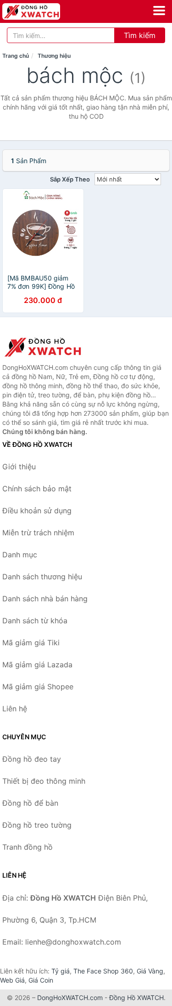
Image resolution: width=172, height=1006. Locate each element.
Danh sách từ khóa (34, 620)
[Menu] (159, 10)
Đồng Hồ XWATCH (136, 997)
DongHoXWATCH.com (70, 997)
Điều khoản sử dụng (37, 510)
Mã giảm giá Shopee (37, 686)
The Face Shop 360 (103, 971)
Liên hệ (14, 708)
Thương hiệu (54, 55)
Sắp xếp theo (70, 179)
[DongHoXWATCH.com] (42, 11)
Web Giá (12, 980)
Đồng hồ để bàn (30, 803)
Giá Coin (40, 980)
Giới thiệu (19, 466)
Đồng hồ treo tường (37, 825)
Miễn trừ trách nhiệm (38, 532)
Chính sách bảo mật (37, 488)
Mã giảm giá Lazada (37, 664)
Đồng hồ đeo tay (31, 759)
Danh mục (19, 554)
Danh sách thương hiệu (42, 576)
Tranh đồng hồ (27, 847)
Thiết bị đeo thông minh (43, 781)
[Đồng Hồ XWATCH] (48, 346)
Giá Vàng (150, 971)
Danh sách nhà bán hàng (45, 598)
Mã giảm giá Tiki (31, 642)
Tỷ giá (60, 971)
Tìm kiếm (139, 35)
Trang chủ (15, 55)
